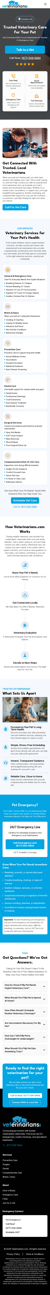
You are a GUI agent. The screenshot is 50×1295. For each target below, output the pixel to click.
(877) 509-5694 (31, 58)
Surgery (6, 1164)
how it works (9, 1190)
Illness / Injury (9, 1177)
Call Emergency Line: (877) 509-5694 (25, 844)
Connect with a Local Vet (25, 1102)
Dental (6, 1168)
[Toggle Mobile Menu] (45, 4)
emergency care (10, 1194)
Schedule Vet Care (25, 500)
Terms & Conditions (35, 1254)
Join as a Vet (9, 1203)
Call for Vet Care (15, 207)
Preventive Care (10, 1160)
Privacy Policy (13, 1254)
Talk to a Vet (25, 50)
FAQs (5, 1199)
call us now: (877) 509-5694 (25, 1095)
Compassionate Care (12, 1172)
